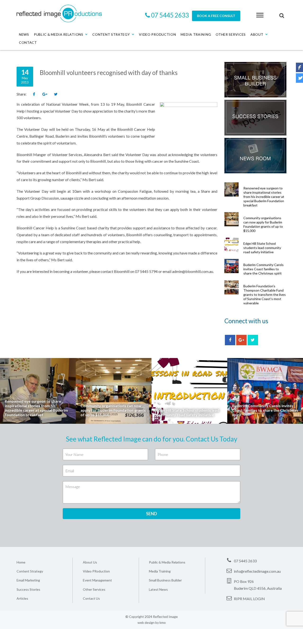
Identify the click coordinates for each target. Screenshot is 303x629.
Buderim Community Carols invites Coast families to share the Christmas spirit (263, 269)
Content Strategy (111, 34)
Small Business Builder (165, 580)
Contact (28, 42)
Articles (22, 598)
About (256, 34)
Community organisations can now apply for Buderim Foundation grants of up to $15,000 (263, 224)
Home (21, 562)
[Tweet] (55, 94)
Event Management (97, 580)
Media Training (196, 34)
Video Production (157, 34)
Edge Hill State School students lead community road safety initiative (262, 247)
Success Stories (28, 589)
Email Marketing (28, 580)
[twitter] (253, 340)
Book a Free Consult (216, 16)
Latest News (158, 589)
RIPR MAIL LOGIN (249, 598)
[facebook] (230, 340)
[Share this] (34, 94)
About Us (90, 562)
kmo (163, 622)
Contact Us (91, 598)
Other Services (231, 34)
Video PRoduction (96, 571)
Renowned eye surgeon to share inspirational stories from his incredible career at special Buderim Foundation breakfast (263, 196)
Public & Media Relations (58, 34)
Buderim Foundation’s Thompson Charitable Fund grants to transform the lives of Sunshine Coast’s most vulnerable (264, 294)
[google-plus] (241, 340)
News (24, 34)
